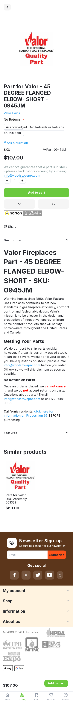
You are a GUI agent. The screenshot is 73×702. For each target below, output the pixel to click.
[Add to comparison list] (53, 204)
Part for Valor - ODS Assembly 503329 (17, 498)
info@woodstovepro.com (22, 175)
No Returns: (13, 119)
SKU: (7, 149)
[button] (23, 213)
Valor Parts (12, 113)
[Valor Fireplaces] (7, 7)
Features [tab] (10, 433)
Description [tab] (12, 240)
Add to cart (36, 192)
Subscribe (56, 555)
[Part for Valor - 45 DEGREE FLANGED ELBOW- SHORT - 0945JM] (36, 48)
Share (11, 226)
